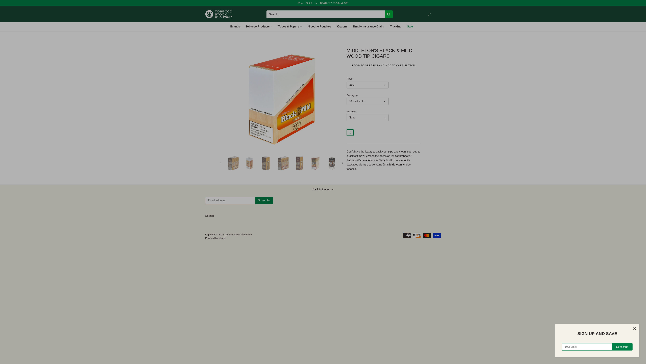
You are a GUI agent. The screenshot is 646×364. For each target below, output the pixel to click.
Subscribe (622, 346)
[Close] (634, 328)
